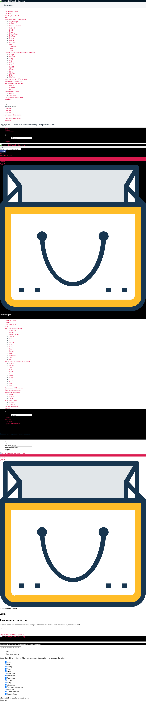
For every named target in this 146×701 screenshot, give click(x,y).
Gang (11, 32)
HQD (11, 61)
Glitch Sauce (13, 34)
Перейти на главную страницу (12, 634)
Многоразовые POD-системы (16, 79)
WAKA (12, 77)
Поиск (3, 151)
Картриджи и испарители (15, 81)
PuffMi (11, 67)
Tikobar (12, 73)
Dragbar (12, 55)
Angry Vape (13, 22)
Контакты (8, 113)
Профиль (8, 121)
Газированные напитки (14, 98)
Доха (6, 18)
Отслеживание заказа (13, 119)
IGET (11, 65)
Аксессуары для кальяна (14, 83)
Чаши (11, 89)
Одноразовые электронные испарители (20, 52)
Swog (11, 71)
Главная (8, 109)
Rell (10, 44)
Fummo (12, 57)
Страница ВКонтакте (13, 115)
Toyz (11, 50)
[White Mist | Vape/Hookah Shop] (12, 1)
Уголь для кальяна (12, 16)
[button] (6, 104)
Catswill (12, 28)
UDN (11, 75)
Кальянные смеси (11, 11)
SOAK (11, 69)
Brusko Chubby (15, 26)
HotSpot (12, 36)
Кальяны (8, 13)
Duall (11, 30)
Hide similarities (12, 652)
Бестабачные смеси (12, 91)
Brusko (11, 93)
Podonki (12, 42)
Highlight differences (13, 654)
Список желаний (9, 132)
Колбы (11, 85)
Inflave (11, 40)
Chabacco (12, 96)
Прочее (12, 87)
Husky (11, 38)
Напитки (8, 100)
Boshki (11, 24)
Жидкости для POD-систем (15, 20)
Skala (11, 48)
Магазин (8, 111)
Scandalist (12, 46)
